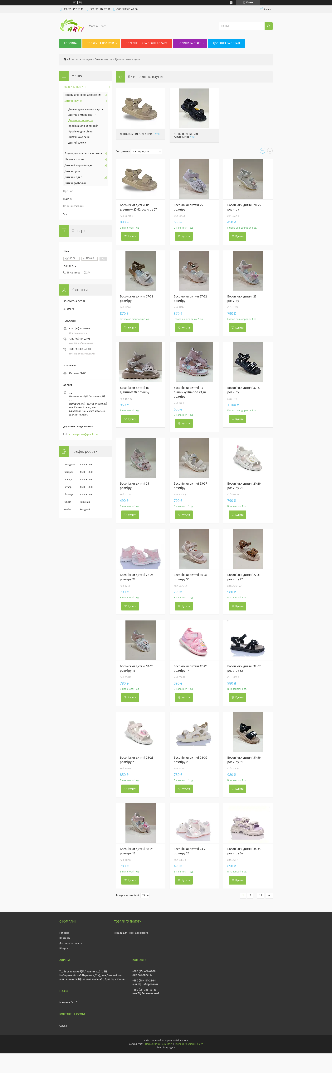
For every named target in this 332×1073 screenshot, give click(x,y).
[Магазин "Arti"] (71, 31)
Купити (132, 236)
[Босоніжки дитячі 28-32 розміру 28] (194, 732)
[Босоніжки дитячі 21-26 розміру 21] (248, 458)
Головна (70, 43)
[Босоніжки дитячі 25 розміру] (194, 179)
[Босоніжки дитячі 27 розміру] (248, 270)
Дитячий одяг (73, 177)
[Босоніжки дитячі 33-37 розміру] (194, 458)
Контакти (65, 938)
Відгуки (67, 198)
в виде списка (270, 151)
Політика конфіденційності (188, 1044)
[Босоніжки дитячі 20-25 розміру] (248, 179)
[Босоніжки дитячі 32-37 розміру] (248, 362)
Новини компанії (73, 206)
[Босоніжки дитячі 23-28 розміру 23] (140, 732)
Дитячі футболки (75, 183)
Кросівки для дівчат (81, 131)
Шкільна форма (74, 159)
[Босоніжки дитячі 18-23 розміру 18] (140, 640)
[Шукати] (269, 26)
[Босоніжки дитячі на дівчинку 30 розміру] (140, 362)
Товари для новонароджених (83, 95)
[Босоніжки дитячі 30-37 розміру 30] (194, 549)
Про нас (68, 191)
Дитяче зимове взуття (82, 115)
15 (260, 895)
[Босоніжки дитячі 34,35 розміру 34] (248, 823)
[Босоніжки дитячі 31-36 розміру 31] (248, 732)
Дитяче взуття (103, 59)
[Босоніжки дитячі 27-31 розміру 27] (248, 549)
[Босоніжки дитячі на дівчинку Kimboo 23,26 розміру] (194, 362)
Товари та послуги (100, 43)
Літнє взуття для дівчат (137, 134)
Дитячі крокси (77, 142)
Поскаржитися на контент (158, 1044)
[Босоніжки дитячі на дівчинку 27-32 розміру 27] (140, 179)
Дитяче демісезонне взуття (85, 109)
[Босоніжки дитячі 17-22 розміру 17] (194, 640)
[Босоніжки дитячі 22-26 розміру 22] (140, 549)
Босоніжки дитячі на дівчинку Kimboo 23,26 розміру (190, 392)
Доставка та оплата (226, 43)
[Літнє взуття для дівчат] (140, 108)
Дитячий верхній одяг (78, 165)
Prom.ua (183, 1041)
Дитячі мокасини (79, 137)
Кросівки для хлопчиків (83, 126)
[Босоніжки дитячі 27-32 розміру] (140, 270)
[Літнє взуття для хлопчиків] (194, 108)
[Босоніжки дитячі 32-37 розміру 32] (248, 640)
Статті (66, 213)
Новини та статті (190, 43)
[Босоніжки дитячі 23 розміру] (140, 458)
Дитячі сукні (72, 171)
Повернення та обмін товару (146, 43)
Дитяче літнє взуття (80, 120)
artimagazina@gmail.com (83, 434)
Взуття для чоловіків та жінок (83, 153)
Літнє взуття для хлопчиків (186, 135)
